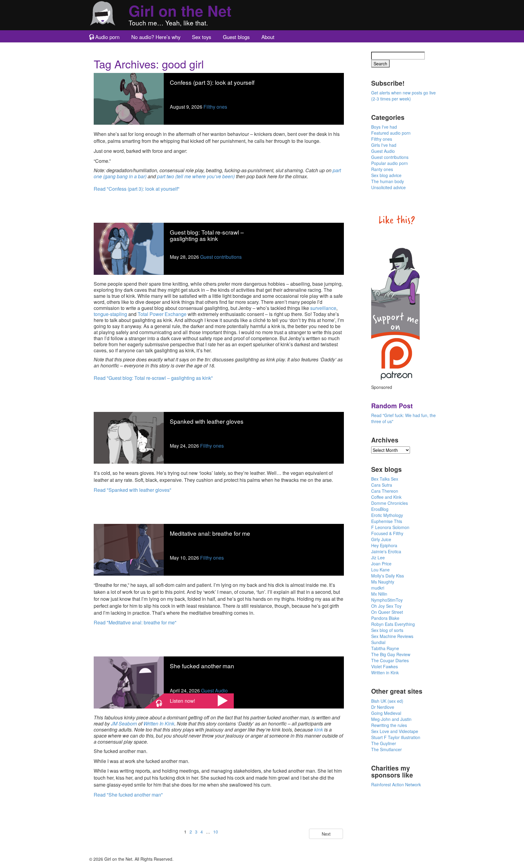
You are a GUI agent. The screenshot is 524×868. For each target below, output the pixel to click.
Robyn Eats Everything (393, 624)
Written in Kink (385, 672)
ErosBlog (379, 509)
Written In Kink (158, 723)
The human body (387, 181)
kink (318, 729)
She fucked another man (202, 666)
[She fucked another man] (129, 681)
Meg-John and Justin (391, 719)
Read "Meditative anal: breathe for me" (135, 622)
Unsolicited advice (388, 187)
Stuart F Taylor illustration (395, 737)
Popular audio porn (389, 163)
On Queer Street (387, 612)
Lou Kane (380, 570)
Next (326, 834)
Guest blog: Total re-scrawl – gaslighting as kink (207, 235)
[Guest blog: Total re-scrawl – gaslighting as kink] (129, 248)
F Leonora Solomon (390, 527)
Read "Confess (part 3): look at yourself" (137, 188)
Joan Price (381, 564)
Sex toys (201, 37)
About (267, 37)
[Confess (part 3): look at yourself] (129, 98)
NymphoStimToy (387, 600)
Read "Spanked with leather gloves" (132, 489)
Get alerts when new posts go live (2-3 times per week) (403, 96)
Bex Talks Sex (384, 479)
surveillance (323, 307)
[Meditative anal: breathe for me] (129, 549)
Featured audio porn (391, 133)
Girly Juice (381, 539)
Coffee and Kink (386, 497)
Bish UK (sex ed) (387, 701)
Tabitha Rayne (385, 648)
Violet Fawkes (384, 666)
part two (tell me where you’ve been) (196, 176)
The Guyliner (383, 743)
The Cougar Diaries (390, 660)
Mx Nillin (379, 594)
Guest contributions (221, 256)
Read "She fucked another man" (128, 794)
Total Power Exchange (162, 314)
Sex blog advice (386, 175)
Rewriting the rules (389, 725)
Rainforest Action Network (396, 784)
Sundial (378, 642)
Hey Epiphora (384, 545)
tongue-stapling (110, 314)
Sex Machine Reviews (392, 636)
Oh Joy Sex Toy (386, 606)
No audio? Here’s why (155, 37)
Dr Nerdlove (382, 707)
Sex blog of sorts (387, 630)
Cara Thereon (384, 491)
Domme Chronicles (389, 503)
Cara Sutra (381, 485)
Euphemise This (386, 521)
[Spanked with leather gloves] (129, 437)
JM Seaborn (124, 723)
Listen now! (182, 700)
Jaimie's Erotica (386, 551)
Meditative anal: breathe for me (210, 533)
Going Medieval (386, 713)
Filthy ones (215, 106)
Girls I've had (383, 145)
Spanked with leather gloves (207, 421)
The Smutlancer (386, 749)
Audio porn (107, 37)
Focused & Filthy (387, 533)
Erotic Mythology (387, 515)
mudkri (377, 588)
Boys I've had (384, 127)
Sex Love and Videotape (394, 731)
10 (215, 832)
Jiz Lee (378, 557)
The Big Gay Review (390, 654)
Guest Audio (214, 690)
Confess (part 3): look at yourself (212, 82)
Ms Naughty (382, 582)
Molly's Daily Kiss (387, 576)
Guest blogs (236, 37)
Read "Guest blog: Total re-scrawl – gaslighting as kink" (153, 377)
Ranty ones (382, 169)
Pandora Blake (385, 618)
